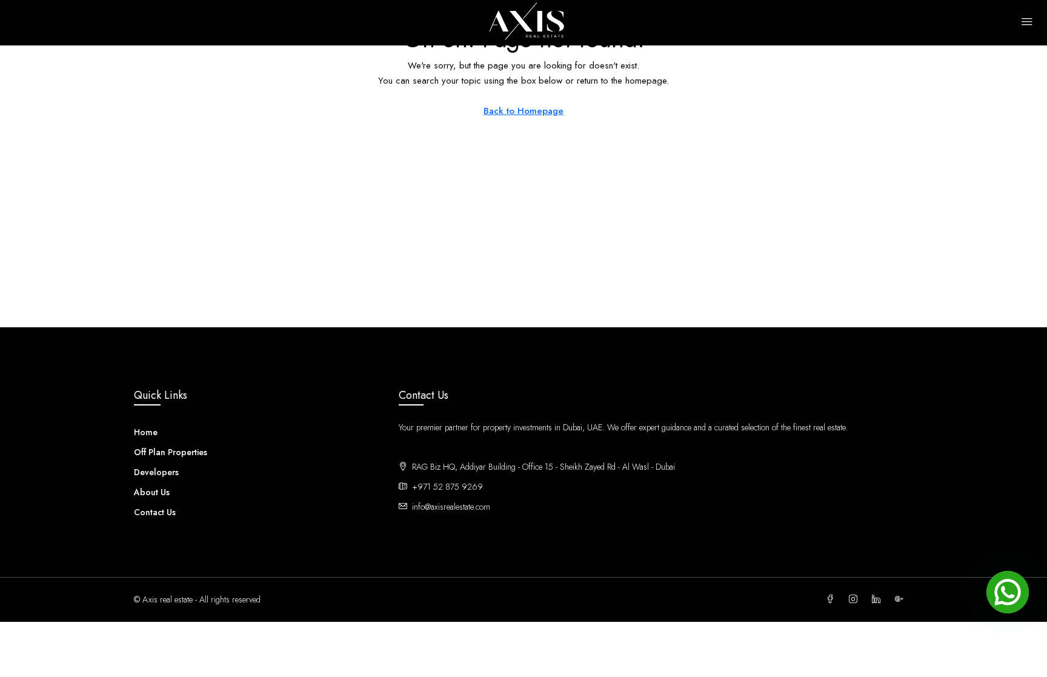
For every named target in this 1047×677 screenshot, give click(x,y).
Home (146, 432)
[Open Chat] (1007, 592)
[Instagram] (855, 599)
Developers (156, 472)
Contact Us (155, 512)
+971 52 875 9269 (447, 487)
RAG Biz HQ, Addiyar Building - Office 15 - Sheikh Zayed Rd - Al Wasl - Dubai (553, 467)
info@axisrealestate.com (451, 507)
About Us (152, 492)
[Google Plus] (901, 599)
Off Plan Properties (170, 452)
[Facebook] (832, 599)
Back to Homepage (523, 111)
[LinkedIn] (878, 599)
